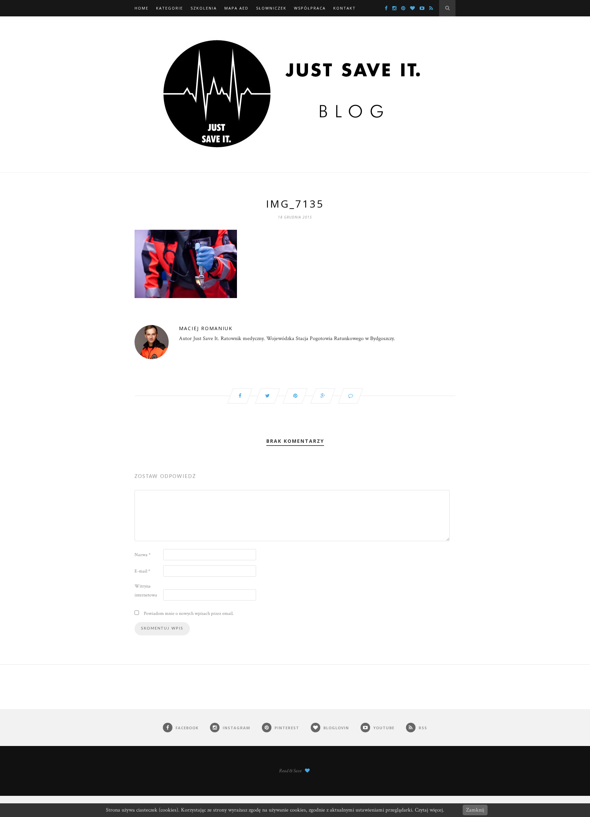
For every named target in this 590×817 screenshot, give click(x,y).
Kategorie (169, 8)
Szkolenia (204, 8)
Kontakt (344, 8)
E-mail (142, 571)
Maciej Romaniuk (206, 328)
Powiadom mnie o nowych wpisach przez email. (189, 613)
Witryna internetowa (146, 590)
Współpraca (310, 8)
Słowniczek (271, 8)
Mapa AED (236, 8)
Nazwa (143, 555)
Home (142, 8)
